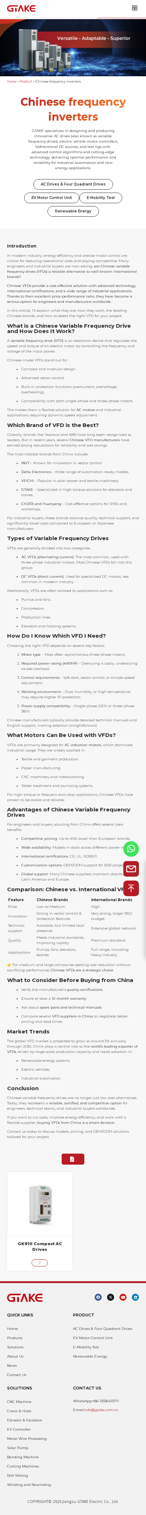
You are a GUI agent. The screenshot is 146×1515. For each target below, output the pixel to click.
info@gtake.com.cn (101, 1410)
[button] (73, 1159)
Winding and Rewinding (29, 1484)
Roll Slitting (17, 1475)
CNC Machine (19, 1401)
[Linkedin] (135, 1297)
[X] (110, 1297)
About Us (15, 1356)
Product (25, 81)
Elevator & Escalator (24, 1420)
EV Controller (19, 1429)
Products (14, 1338)
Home (11, 81)
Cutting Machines (23, 1466)
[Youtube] (123, 1297)
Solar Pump (17, 1447)
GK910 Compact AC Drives (40, 1246)
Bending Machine (23, 1457)
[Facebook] (98, 1297)
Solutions (15, 1347)
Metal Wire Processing (27, 1438)
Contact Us (16, 1374)
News (12, 1365)
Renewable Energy (73, 211)
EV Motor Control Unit (52, 197)
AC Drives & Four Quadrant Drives (73, 184)
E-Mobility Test (101, 197)
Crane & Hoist (19, 1411)
